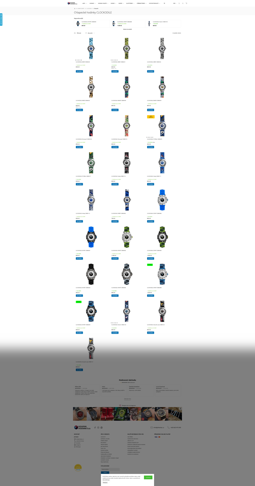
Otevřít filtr (77, 33)
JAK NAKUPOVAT (104, 446)
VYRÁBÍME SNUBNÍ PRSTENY (134, 452)
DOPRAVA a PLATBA (105, 438)
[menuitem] (84, 3)
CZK (174, 3)
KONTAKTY (103, 436)
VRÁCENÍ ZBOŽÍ (104, 444)
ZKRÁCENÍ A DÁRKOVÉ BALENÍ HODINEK (136, 444)
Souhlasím (148, 477)
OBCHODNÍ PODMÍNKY (106, 456)
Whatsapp (102, 428)
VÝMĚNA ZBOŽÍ (104, 440)
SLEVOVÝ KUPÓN (104, 450)
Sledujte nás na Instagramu (129, 405)
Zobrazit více (127, 399)
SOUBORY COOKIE (105, 460)
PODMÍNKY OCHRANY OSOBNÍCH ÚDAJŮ (110, 458)
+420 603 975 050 (175, 427)
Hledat (105, 472)
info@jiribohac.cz (159, 427)
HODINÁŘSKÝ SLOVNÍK (133, 450)
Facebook (95, 428)
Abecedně (90, 33)
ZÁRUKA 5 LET (131, 440)
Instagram (98, 428)
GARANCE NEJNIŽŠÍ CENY (133, 442)
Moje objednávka (104, 462)
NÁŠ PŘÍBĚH (130, 436)
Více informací (106, 479)
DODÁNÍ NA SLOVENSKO (133, 454)
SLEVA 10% (103, 448)
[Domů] (74, 8)
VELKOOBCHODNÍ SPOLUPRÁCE (134, 448)
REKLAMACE (103, 442)
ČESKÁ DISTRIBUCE (105, 452)
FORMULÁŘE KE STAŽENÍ (106, 454)
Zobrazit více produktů (127, 29)
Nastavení (105, 482)
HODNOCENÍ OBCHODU (133, 438)
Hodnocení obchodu (127, 380)
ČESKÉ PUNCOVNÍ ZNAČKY (133, 446)
